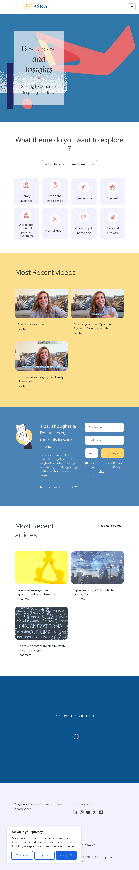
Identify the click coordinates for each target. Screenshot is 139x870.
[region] (44, 844)
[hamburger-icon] (132, 6)
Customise (22, 855)
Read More (24, 599)
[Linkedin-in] (75, 812)
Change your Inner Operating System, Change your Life (93, 326)
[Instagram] (81, 812)
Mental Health (55, 230)
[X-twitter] (94, 812)
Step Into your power (32, 324)
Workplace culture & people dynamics (26, 230)
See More (23, 329)
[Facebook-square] (100, 812)
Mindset (112, 198)
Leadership (84, 198)
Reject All (44, 855)
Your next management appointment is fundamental (37, 592)
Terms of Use (102, 467)
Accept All (66, 855)
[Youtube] (88, 812)
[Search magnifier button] (93, 164)
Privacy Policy (117, 465)
